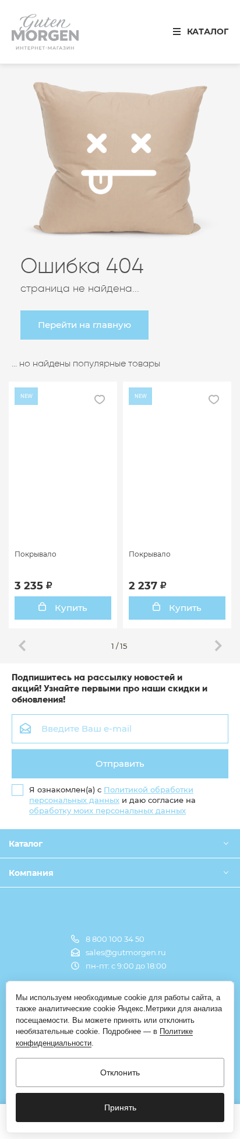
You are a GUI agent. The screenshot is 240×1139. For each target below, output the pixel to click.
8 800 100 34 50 (115, 939)
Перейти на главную (84, 324)
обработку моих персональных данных (107, 810)
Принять (120, 1107)
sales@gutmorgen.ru (126, 952)
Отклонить (120, 1072)
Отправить (120, 763)
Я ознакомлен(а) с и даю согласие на (112, 800)
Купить (69, 607)
